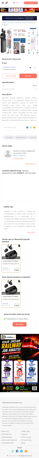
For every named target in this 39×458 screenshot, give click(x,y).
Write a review (30, 164)
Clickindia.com (13, 456)
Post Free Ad (6, 434)
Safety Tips (26, 431)
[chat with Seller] (30, 67)
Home (4, 23)
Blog (23, 443)
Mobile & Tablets (20, 23)
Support (25, 434)
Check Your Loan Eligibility (19, 18)
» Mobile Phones (20, 137)
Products (11, 23)
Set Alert (19, 324)
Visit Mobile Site (7, 443)
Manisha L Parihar (10, 67)
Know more (31, 232)
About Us (5, 431)
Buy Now (28, 76)
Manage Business (31, 3)
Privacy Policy (27, 440)
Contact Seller (11, 76)
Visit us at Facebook (9, 440)
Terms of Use (26, 437)
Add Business (7, 437)
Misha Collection (19, 155)
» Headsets (8, 137)
